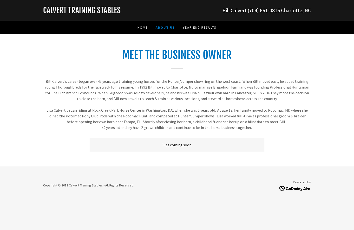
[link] (110, 11)
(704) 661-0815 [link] (264, 10)
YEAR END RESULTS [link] (199, 27)
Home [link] (143, 27)
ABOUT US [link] (165, 27)
